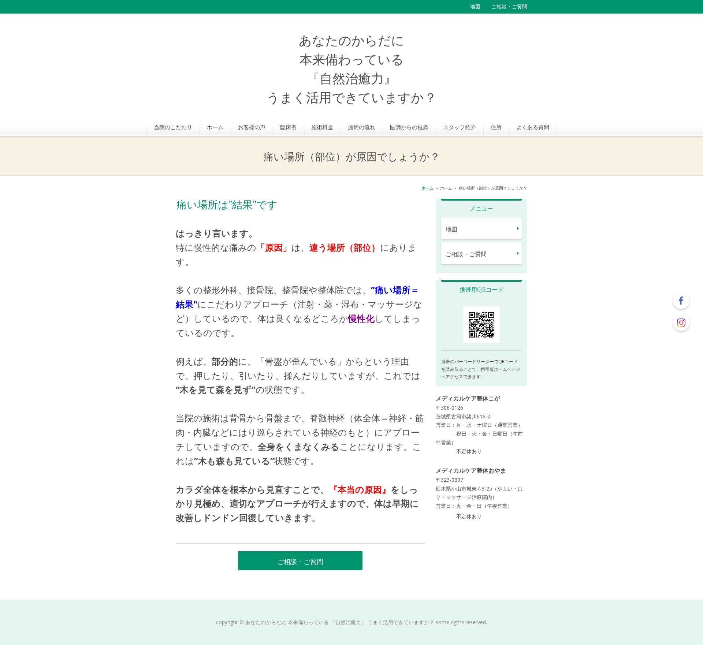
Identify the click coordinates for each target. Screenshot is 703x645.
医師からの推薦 (409, 127)
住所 (496, 127)
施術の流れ (361, 127)
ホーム (215, 127)
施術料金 (322, 127)
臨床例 (288, 127)
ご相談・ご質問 (509, 6)
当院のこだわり (173, 127)
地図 (475, 6)
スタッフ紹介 (459, 127)
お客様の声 (251, 127)
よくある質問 (532, 127)
